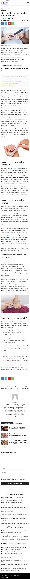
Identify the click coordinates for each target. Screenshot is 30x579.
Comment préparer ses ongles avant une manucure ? (8, 387)
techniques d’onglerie (6, 367)
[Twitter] (6, 23)
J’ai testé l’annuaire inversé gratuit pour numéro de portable (15, 520)
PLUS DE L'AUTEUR (17, 423)
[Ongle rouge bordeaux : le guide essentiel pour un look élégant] (4, 428)
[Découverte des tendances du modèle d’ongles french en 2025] (4, 435)
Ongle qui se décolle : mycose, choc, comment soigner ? (14, 505)
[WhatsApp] (12, 23)
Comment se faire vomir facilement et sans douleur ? (13, 507)
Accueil (2, 8)
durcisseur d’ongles (6, 235)
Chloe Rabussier (6, 20)
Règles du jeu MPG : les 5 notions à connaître (11, 502)
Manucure (7, 8)
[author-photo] (15, 400)
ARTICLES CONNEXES (7, 423)
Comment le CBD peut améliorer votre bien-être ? (12, 497)
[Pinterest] (9, 23)
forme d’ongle (15, 168)
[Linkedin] (16, 417)
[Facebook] (2, 23)
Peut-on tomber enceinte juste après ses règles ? (12, 500)
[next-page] (4, 447)
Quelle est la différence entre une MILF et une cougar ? (14, 518)
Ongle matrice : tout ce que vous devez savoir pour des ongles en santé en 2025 (18, 442)
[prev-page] (2, 447)
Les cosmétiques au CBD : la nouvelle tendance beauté (22, 387)
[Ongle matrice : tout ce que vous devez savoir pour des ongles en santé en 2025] (4, 442)
